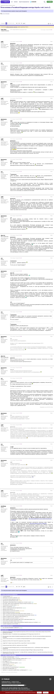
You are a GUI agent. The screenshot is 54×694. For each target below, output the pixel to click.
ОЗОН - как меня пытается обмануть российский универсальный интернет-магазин (18, 615)
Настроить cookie (14, 689)
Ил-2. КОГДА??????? (6, 661)
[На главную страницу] (5, 2)
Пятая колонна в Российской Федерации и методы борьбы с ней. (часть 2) (25, 7)
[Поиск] (44, 2)
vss (12, 582)
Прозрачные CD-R (6, 664)
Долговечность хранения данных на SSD (10, 600)
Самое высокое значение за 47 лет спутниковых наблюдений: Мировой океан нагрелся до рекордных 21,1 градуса (24, 638)
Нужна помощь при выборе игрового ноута (11, 620)
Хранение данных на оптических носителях (11, 610)
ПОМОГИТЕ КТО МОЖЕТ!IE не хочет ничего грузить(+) (12, 659)
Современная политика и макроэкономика (8, 5)
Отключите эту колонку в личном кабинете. (9, 672)
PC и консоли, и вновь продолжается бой (10, 599)
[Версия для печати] (48, 23)
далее (24, 23)
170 (21, 23)
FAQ (22, 687)
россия (3, 13)
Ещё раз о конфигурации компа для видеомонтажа (12, 607)
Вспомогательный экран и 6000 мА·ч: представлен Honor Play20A (15, 645)
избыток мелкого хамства (11, 27)
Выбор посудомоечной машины (9, 612)
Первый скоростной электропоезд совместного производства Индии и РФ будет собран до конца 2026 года (23, 649)
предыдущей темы (22, 29)
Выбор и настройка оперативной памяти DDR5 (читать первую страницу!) (16, 613)
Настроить (46, 692)
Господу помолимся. (6, 596)
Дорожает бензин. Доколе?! (8, 609)
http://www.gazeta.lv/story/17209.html (38, 523)
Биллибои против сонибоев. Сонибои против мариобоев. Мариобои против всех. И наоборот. (20, 622)
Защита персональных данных (24, 689)
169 (19, 23)
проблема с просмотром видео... (9, 657)
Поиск (19, 687)
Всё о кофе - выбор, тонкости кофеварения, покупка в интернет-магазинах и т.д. (18, 603)
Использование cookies (6, 689)
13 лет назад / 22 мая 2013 (46, 29)
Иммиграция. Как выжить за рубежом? (10, 597)
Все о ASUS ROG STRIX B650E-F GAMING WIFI (11, 627)
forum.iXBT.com (26, 690)
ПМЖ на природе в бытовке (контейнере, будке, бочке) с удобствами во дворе (17, 619)
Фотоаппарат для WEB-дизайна (8, 668)
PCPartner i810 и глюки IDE (7, 665)
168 (16, 23)
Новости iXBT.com (4, 629)
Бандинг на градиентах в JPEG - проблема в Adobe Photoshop (14, 616)
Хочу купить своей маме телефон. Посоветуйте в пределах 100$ (15, 658)
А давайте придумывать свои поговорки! (10, 623)
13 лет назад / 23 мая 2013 (16, 138)
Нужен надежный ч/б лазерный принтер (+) (11, 667)
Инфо (51, 41)
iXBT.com (3, 690)
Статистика (25, 687)
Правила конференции (13, 687)
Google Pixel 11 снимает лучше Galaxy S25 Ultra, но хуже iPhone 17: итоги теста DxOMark (19, 643)
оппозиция (7, 13)
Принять (39, 692)
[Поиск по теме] (50, 23)
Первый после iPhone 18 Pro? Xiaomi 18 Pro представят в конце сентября (16, 640)
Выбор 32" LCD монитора (7, 606)
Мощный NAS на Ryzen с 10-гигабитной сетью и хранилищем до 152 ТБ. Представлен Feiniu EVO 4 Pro (21, 634)
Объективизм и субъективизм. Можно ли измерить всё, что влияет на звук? (17, 602)
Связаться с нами (5, 687)
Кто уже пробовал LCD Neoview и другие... (10, 662)
